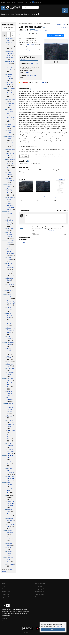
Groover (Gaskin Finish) (9, 214)
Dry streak (10, 420)
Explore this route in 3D (56, 35)
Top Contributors (7, 597)
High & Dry (10, 368)
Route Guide (5, 14)
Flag (65, 234)
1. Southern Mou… (37, 23)
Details (44, 82)
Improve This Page (62, 24)
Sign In (65, 11)
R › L (8, 34)
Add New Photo (62, 179)
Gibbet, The (10, 164)
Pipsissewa (10, 228)
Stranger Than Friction (9, 437)
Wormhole (10, 57)
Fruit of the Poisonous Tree (10, 243)
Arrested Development (11, 180)
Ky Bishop (28, 49)
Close (53, 630)
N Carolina (29, 23)
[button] (46, 51)
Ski (26, 2)
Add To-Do (34, 63)
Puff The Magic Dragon (9, 76)
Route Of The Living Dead (10, 451)
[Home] (11, 8)
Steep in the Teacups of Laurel (11, 330)
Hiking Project (39, 589)
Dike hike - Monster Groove (10, 222)
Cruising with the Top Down (11, 297)
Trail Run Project (40, 591)
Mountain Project (40, 583)
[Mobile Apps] (37, 14)
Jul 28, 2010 (51, 231)
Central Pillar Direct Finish (10, 385)
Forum (33, 14)
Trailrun (20, 2)
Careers (4, 621)
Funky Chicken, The (10, 132)
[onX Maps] (6, 607)
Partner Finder (6, 591)
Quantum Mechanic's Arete (10, 53)
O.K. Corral (10, 88)
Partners (26, 14)
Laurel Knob (46, 23)
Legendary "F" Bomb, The (10, 491)
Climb (3, 2)
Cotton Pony (11, 430)
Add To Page (63, 27)
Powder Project (39, 594)
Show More (24, 156)
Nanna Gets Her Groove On (10, 478)
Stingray (9, 42)
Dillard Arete (11, 99)
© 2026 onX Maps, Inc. (29, 632)
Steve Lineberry (35, 49)
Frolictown (10, 564)
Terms (38, 632)
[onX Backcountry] (36, 2)
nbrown (22, 227)
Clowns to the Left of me (10, 111)
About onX (5, 618)
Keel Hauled (11, 159)
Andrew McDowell (30, 44)
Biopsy (9, 547)
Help (3, 586)
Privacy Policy (60, 626)
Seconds (9, 416)
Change (26, 72)
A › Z (12, 34)
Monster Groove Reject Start (10, 265)
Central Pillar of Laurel (9, 393)
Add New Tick (31, 75)
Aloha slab (10, 47)
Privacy (43, 632)
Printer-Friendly (23, 243)
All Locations (22, 23)
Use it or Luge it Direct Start (10, 470)
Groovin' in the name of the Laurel (10, 503)
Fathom (9, 290)
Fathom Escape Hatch (9, 315)
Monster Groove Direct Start (10, 251)
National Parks (39, 597)
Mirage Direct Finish (9, 351)
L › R (4, 34)
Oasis (9, 361)
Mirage (9, 357)
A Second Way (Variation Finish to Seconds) (10, 408)
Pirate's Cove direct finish (10, 191)
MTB (8, 2)
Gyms (12, 14)
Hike (13, 2)
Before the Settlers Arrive (10, 560)
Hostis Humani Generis (9, 234)
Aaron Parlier (29, 51)
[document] (53, 627)
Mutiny (9, 168)
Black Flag (10, 149)
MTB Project (38, 586)
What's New (19, 14)
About (4, 583)
